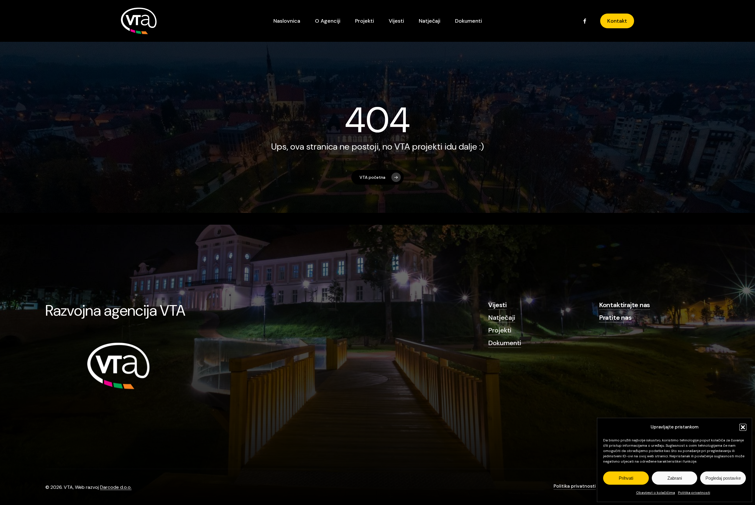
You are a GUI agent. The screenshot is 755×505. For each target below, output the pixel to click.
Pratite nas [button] (615, 317)
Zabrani (674, 478)
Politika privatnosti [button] (575, 486)
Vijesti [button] (497, 305)
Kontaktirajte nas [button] (624, 305)
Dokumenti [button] (504, 343)
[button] (743, 427)
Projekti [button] (499, 330)
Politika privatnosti (694, 492)
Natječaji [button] (501, 317)
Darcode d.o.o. (116, 487)
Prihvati (626, 478)
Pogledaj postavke (723, 478)
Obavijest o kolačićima (655, 492)
